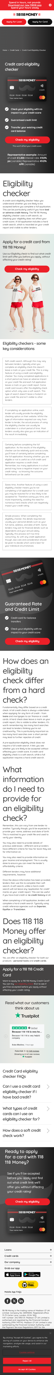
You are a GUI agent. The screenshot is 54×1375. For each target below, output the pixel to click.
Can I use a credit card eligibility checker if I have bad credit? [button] (21, 1091)
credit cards (40, 960)
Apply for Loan (14, 21)
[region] (27, 1352)
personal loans (21, 960)
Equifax (6, 909)
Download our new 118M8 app (25, 5)
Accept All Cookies (26, 1369)
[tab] (27, 1093)
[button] (50, 5)
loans (5, 716)
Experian (41, 906)
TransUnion (19, 909)
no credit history (36, 895)
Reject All (27, 1361)
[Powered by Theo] (28, 1284)
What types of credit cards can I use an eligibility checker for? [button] (21, 1114)
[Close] (50, 1333)
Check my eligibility (27, 139)
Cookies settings (26, 1352)
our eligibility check (23, 983)
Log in (48, 14)
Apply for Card (40, 21)
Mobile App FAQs (12, 1292)
